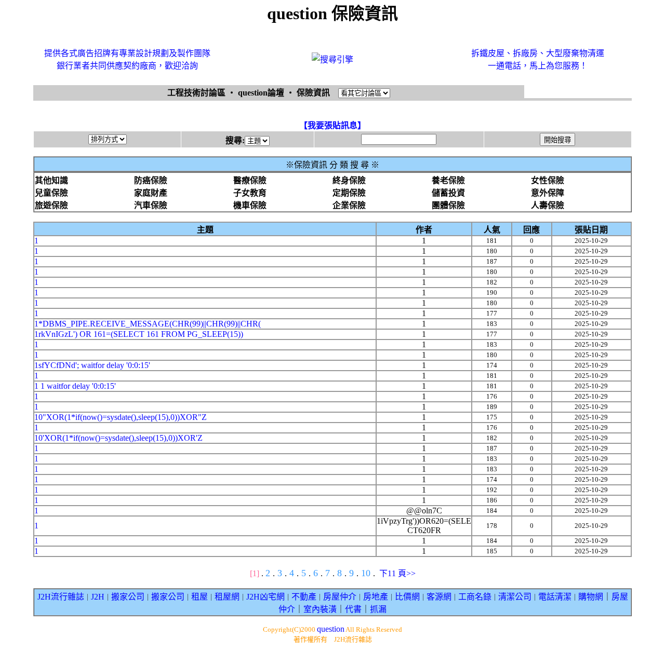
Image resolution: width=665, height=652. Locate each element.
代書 (353, 609)
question (330, 628)
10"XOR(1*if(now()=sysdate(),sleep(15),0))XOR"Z (120, 417)
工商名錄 (474, 596)
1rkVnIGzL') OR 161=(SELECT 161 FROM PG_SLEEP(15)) (138, 334)
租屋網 (227, 596)
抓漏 (378, 609)
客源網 (439, 596)
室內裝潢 (320, 609)
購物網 (590, 596)
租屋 (199, 596)
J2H (97, 596)
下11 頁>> (397, 573)
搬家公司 (127, 596)
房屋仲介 (339, 596)
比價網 (407, 596)
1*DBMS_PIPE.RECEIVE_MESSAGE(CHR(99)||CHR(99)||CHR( (147, 323)
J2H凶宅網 (265, 596)
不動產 (303, 596)
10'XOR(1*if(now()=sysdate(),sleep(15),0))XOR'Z (118, 437)
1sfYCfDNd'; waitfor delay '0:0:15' (92, 365)
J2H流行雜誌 (60, 596)
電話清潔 (554, 596)
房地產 (375, 596)
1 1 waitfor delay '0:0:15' (75, 386)
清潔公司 (514, 596)
